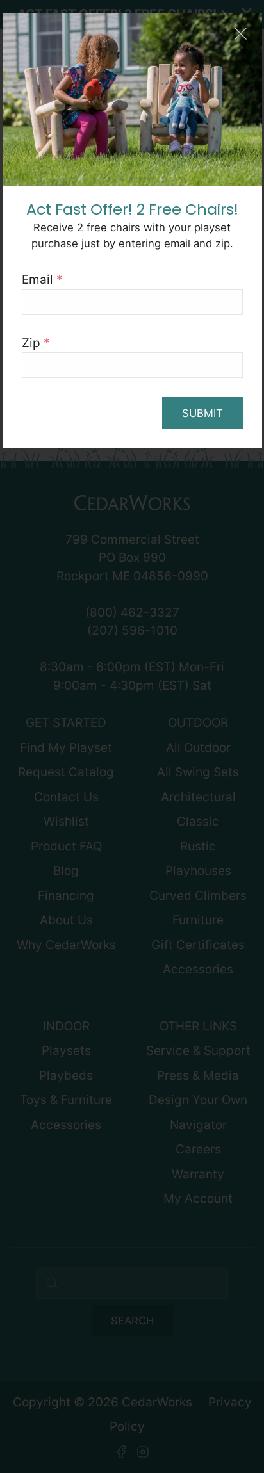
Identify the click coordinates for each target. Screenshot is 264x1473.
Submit (202, 413)
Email (42, 279)
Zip (36, 343)
